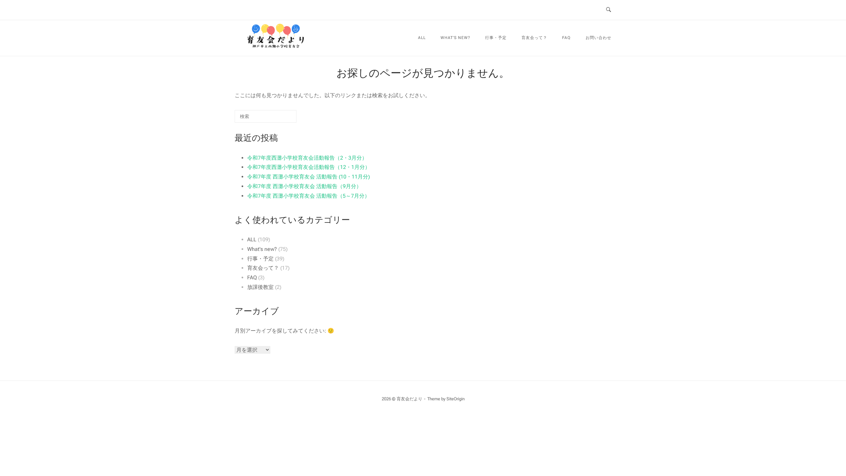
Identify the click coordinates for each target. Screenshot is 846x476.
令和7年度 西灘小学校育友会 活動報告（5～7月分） (308, 196)
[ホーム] (276, 51)
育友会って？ (534, 37)
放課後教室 (260, 287)
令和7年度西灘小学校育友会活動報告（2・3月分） (307, 158)
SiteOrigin (455, 398)
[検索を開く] (608, 10)
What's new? (262, 249)
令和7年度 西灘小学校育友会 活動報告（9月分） (304, 186)
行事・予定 (496, 37)
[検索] (281, 119)
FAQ (566, 37)
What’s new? (455, 37)
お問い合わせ (598, 37)
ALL (422, 37)
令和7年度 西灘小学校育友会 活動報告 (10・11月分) (308, 177)
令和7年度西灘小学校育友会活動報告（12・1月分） (308, 167)
